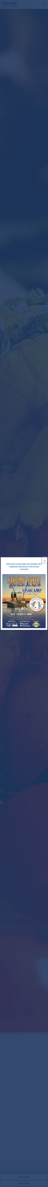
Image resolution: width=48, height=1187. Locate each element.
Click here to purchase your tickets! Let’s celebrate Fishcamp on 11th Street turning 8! (24, 566)
